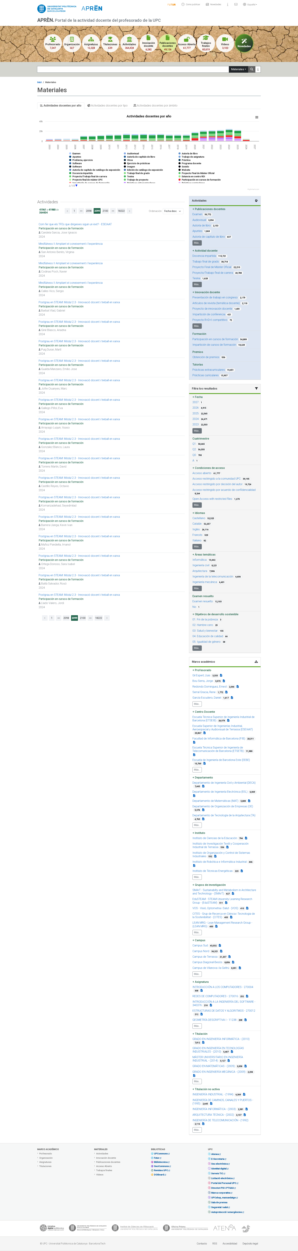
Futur (156, 1158)
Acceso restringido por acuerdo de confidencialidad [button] (224, 489)
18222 (121, 211)
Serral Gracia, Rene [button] (204, 692)
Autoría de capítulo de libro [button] (208, 236)
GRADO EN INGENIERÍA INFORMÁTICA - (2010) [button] (221, 1039)
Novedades (215, 4)
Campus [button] (198, 940)
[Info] (172, 4)
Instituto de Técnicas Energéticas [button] (212, 871)
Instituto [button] (198, 833)
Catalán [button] (197, 523)
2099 (97, 211)
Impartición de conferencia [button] (208, 314)
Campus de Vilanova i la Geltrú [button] (210, 968)
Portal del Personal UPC (223, 1183)
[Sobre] (228, 4)
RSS (214, 1243)
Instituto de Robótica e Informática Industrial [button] (219, 861)
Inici (39, 82)
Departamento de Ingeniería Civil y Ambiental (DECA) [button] (224, 782)
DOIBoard (159, 1174)
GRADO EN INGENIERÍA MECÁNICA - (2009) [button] (218, 1071)
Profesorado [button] (201, 670)
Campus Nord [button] (200, 951)
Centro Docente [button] (203, 711)
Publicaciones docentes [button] (208, 209)
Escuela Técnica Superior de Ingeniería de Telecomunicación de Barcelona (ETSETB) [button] (218, 749)
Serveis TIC (217, 1173)
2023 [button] (195, 424)
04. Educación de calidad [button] (207, 636)
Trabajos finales (104, 1170)
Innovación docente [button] (206, 292)
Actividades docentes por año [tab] (62, 105)
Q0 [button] (194, 455)
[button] (249, 4)
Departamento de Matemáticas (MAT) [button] (215, 800)
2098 (89, 211)
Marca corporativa (220, 1192)
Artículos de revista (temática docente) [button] (216, 303)
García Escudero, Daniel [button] (206, 697)
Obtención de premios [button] (205, 357)
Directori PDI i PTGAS (222, 1188)
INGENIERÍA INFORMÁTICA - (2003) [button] (214, 1109)
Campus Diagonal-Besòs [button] (207, 962)
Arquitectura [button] (199, 571)
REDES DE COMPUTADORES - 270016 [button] (215, 996)
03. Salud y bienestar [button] (205, 630)
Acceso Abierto (104, 1166)
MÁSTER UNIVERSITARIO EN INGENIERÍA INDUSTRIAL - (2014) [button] (217, 1058)
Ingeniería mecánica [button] (204, 582)
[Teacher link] (221, 675)
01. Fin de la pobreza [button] (205, 619)
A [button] (193, 460)
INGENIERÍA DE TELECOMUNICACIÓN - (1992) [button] (220, 1120)
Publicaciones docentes (108, 1162)
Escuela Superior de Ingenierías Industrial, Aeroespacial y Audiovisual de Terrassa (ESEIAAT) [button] (222, 727)
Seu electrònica (219, 1163)
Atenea (215, 1154)
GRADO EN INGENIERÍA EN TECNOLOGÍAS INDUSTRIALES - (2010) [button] (218, 1049)
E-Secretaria (217, 1159)
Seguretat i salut (219, 1207)
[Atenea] (224, 1228)
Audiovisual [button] (199, 220)
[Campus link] (233, 893)
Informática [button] (199, 559)
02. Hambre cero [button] (202, 625)
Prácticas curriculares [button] (205, 375)
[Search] (251, 69)
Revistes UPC (161, 1170)
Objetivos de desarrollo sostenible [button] (215, 614)
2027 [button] (195, 402)
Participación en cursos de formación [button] (215, 339)
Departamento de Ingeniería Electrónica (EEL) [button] (219, 791)
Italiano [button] (196, 540)
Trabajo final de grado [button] (205, 261)
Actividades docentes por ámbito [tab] (156, 105)
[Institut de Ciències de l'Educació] (135, 1228)
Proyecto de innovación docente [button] (212, 308)
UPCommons (161, 1153)
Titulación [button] (199, 1033)
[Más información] (258, 69)
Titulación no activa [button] (206, 1089)
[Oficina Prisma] (185, 1228)
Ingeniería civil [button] (200, 565)
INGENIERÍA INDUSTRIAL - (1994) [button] (212, 1094)
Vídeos (99, 1174)
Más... (197, 242)
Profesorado (45, 1153)
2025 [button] (195, 413)
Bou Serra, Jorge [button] (202, 681)
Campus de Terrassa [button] (204, 956)
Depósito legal (250, 1243)
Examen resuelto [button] (202, 601)
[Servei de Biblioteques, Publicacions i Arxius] (88, 1228)
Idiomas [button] (198, 513)
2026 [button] (195, 407)
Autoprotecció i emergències (226, 1212)
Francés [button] (197, 535)
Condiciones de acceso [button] (208, 468)
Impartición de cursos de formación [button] (214, 344)
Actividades (102, 1153)
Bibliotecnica (160, 1162)
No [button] (194, 607)
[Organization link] (228, 720)
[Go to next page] (129, 211)
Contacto (202, 1243)
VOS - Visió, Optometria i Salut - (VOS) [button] (215, 908)
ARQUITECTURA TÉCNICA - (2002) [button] (213, 1114)
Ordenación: (155, 211)
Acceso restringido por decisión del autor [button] (217, 484)
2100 (105, 211)
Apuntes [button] (197, 231)
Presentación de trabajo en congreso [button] (215, 297)
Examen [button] (197, 214)
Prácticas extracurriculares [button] (208, 369)
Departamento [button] (202, 777)
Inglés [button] (196, 529)
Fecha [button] (197, 397)
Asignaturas (45, 1162)
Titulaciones (45, 1166)
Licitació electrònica (221, 1178)
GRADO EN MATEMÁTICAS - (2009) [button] (213, 1066)
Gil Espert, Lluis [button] (201, 675)
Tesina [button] (196, 278)
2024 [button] (195, 419)
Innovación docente (106, 1158)
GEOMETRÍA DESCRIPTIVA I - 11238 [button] (214, 1019)
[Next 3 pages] (113, 211)
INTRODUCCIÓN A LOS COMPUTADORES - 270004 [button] (222, 987)
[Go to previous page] (67, 211)
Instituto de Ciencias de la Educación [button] (214, 838)
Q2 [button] (194, 449)
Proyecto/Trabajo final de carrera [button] (212, 272)
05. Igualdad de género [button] (206, 641)
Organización (46, 1158)
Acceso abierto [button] (201, 473)
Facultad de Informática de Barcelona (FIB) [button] (218, 738)
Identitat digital (218, 1168)
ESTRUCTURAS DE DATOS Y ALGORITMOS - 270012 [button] (223, 1010)
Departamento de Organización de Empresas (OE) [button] (222, 806)
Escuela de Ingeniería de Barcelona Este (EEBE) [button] (221, 760)
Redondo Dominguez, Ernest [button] (209, 686)
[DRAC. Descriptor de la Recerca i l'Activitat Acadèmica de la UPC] (246, 1228)
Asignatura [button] (200, 982)
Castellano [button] (198, 518)
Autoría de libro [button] (201, 225)
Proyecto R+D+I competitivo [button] (209, 320)
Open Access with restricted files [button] (212, 498)
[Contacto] (236, 4)
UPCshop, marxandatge (223, 1197)
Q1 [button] (194, 443)
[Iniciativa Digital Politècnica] (52, 1228)
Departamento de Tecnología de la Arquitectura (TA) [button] (223, 815)
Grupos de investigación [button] (209, 885)
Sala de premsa (219, 1202)
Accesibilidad (230, 1243)
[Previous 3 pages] (81, 211)
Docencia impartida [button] (204, 255)
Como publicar (193, 4)
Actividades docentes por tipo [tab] (109, 105)
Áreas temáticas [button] (204, 554)
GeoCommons (161, 1166)
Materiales (237, 69)
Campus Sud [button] (200, 945)
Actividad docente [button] (204, 250)
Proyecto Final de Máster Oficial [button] (211, 267)
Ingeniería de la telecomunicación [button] (212, 576)
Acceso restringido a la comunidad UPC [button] (216, 478)
